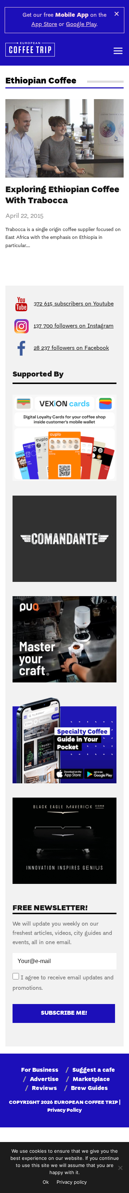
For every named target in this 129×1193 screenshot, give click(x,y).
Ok (46, 1182)
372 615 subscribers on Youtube (74, 304)
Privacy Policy (64, 1110)
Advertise (44, 1079)
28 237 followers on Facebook (71, 348)
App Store (44, 24)
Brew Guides (89, 1088)
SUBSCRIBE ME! (64, 1013)
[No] (120, 1167)
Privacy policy (72, 1182)
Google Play (81, 24)
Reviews (44, 1088)
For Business (39, 1070)
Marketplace (91, 1079)
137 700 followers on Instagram (74, 326)
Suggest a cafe (93, 1070)
